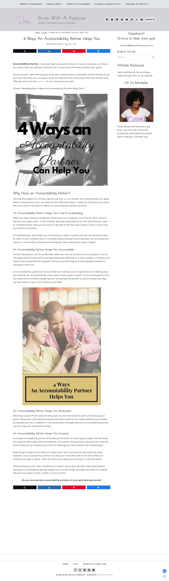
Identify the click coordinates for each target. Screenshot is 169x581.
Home (65, 564)
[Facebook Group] (112, 19)
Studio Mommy (105, 575)
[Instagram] (117, 19)
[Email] (142, 19)
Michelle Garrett (55, 44)
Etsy (76, 564)
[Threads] (137, 19)
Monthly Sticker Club (94, 564)
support (41, 81)
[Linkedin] (132, 19)
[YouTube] (127, 19)
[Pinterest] (122, 19)
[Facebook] (107, 19)
